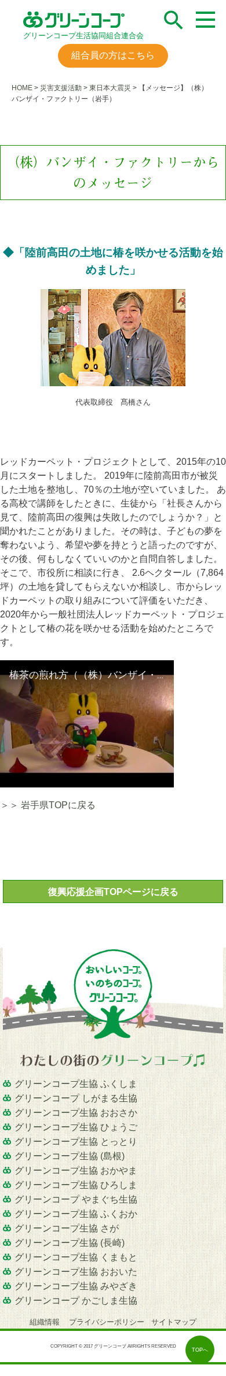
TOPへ (200, 1350)
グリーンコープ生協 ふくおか (75, 1214)
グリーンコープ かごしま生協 (75, 1300)
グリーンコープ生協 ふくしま (75, 1084)
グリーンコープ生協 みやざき (75, 1286)
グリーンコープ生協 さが (66, 1228)
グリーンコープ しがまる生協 (75, 1098)
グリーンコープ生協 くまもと (75, 1257)
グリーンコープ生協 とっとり (75, 1141)
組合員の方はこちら (113, 55)
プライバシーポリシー (106, 1322)
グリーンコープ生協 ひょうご (75, 1127)
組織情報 (46, 1322)
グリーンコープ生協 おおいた (75, 1272)
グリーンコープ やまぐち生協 (75, 1199)
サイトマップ (173, 1322)
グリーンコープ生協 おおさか (75, 1113)
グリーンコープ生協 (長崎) (69, 1243)
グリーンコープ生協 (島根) (69, 1156)
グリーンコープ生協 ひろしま (75, 1185)
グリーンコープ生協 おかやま (75, 1170)
